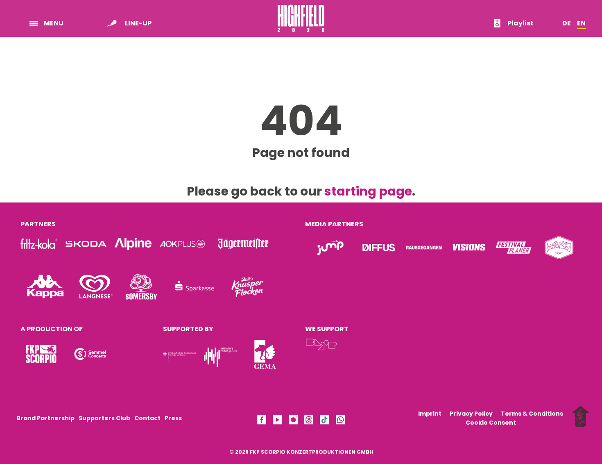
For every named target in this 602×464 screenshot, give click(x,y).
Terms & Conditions (532, 413)
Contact (147, 418)
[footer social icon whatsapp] (340, 421)
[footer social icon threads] (308, 421)
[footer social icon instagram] (293, 421)
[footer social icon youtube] (277, 421)
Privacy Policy (471, 413)
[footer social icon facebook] (261, 421)
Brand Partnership (45, 418)
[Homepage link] (301, 29)
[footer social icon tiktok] (324, 421)
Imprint (429, 413)
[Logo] (41, 354)
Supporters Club (104, 418)
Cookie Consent (491, 423)
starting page (368, 191)
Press (173, 418)
